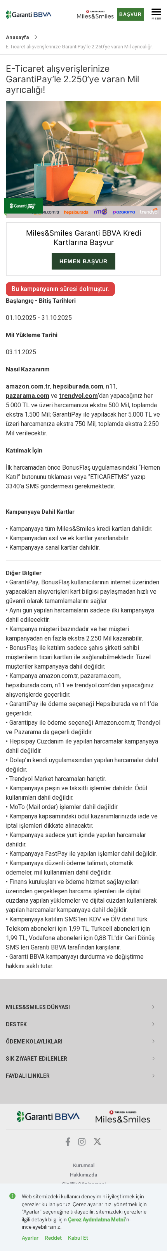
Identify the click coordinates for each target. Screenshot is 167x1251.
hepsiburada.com (78, 386)
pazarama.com (27, 395)
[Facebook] (68, 1144)
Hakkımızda (83, 1175)
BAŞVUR (130, 14)
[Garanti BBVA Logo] (48, 1116)
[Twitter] (97, 1143)
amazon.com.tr (28, 386)
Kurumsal (83, 1165)
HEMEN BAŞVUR (83, 261)
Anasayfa (17, 37)
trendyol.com (78, 395)
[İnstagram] (82, 1143)
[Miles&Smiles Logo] (123, 1116)
